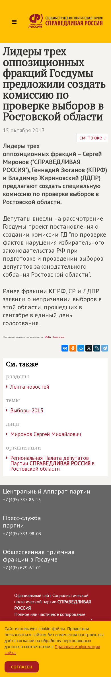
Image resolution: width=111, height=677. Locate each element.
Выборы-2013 (26, 410)
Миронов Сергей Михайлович (45, 434)
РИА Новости (54, 337)
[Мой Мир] (80, 348)
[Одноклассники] (72, 348)
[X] (88, 348)
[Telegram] (104, 348)
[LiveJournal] (96, 348)
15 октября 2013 (24, 130)
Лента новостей (29, 386)
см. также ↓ (92, 137)
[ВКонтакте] (64, 348)
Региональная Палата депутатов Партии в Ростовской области (52, 463)
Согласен (21, 667)
